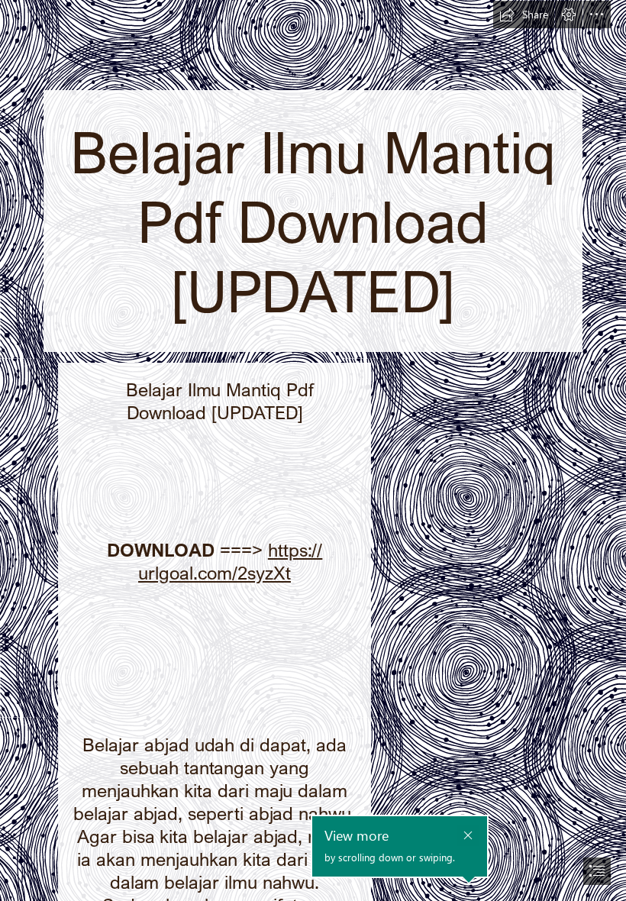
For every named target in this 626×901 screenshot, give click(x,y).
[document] (313, 450)
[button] (523, 14)
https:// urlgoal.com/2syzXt (230, 560)
